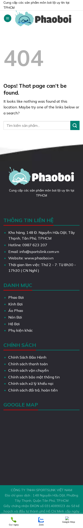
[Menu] (7, 18)
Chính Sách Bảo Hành (27, 357)
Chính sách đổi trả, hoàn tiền (33, 390)
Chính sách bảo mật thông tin (34, 377)
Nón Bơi (15, 317)
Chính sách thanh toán (28, 364)
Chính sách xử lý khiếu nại (30, 383)
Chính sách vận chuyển (28, 370)
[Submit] (75, 125)
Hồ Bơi (14, 324)
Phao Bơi (16, 297)
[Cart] (77, 18)
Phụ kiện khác (20, 330)
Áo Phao (15, 310)
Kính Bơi (15, 304)
